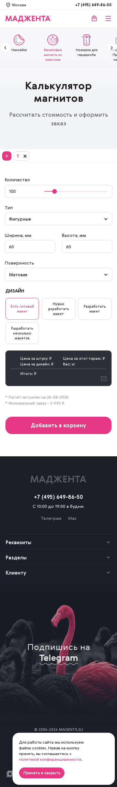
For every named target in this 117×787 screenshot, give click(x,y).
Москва (19, 4)
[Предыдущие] (5, 47)
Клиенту (15, 572)
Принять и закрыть (41, 772)
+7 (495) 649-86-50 (93, 4)
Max (72, 518)
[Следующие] (111, 47)
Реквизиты (18, 542)
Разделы (16, 557)
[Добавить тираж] (6, 156)
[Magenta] (28, 18)
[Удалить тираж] (25, 156)
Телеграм (51, 518)
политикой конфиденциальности (50, 759)
